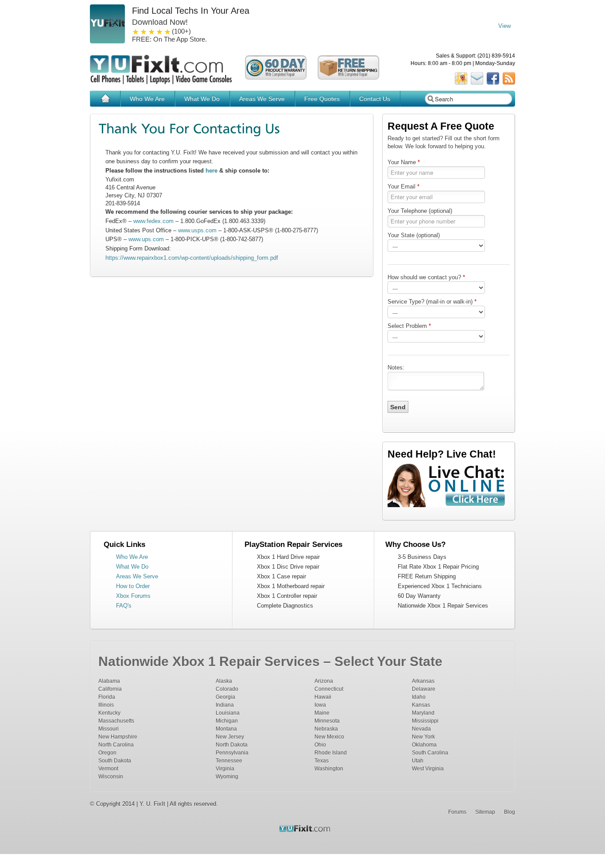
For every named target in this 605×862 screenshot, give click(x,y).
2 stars (144, 31)
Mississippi (425, 720)
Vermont (108, 768)
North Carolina (116, 744)
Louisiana (228, 713)
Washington (328, 768)
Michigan (227, 720)
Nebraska (326, 728)
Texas (321, 760)
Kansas (421, 705)
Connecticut (328, 689)
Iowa (320, 705)
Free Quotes (322, 98)
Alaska (224, 681)
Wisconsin (110, 776)
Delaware (423, 689)
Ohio (320, 744)
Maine (322, 713)
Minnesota (327, 720)
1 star (136, 31)
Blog (509, 812)
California (110, 689)
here (211, 170)
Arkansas (423, 681)
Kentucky (109, 713)
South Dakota (114, 760)
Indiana (225, 705)
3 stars (152, 31)
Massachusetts (116, 720)
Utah (417, 760)
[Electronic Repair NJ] (287, 833)
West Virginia (428, 768)
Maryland (423, 713)
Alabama (109, 681)
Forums (457, 812)
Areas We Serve (262, 98)
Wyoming (227, 776)
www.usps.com (197, 230)
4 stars (160, 31)
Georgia (225, 697)
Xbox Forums (133, 596)
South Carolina (430, 752)
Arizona (323, 681)
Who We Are (147, 98)
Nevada (421, 728)
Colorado (227, 689)
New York (423, 736)
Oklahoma (424, 744)
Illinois (106, 705)
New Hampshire (117, 736)
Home (105, 99)
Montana (226, 728)
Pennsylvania (232, 752)
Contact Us (374, 98)
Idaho (419, 697)
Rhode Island (330, 752)
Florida (106, 697)
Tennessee (229, 760)
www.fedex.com (153, 221)
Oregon (107, 752)
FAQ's (124, 605)
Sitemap (485, 812)
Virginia (225, 768)
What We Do (202, 98)
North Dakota (232, 744)
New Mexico (329, 736)
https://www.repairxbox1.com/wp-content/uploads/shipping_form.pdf (191, 257)
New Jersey (230, 736)
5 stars (168, 31)
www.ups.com (146, 239)
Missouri (108, 728)
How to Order (133, 586)
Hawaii (322, 697)
